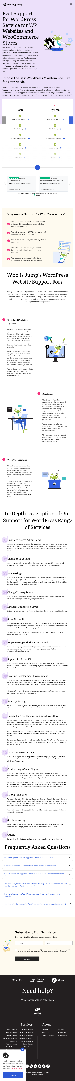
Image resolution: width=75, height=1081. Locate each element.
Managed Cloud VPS (26, 1041)
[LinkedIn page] (35, 1066)
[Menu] (71, 4)
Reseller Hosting (11, 1035)
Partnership (62, 1032)
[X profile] (44, 1066)
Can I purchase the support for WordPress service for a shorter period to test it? (34, 874)
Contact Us (45, 1032)
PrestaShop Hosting (26, 1032)
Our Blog (61, 1029)
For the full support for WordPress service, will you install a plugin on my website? (32, 895)
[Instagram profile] (31, 1066)
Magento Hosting (11, 1044)
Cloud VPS (13, 1041)
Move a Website (12, 1029)
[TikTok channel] (48, 1066)
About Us (45, 1029)
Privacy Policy (33, 950)
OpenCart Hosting (11, 1032)
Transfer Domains (11, 1047)
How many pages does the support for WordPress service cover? (29, 857)
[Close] (22, 1049)
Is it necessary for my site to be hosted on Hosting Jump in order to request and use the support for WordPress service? (35, 884)
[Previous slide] (4, 120)
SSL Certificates (28, 1047)
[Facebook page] (27, 1066)
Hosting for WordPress (26, 1035)
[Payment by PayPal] (17, 980)
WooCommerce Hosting (25, 1038)
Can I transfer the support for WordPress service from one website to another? (35, 904)
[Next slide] (71, 120)
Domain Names (28, 1044)
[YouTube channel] (39, 1066)
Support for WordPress (10, 1038)
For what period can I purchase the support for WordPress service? (30, 865)
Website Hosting (27, 1029)
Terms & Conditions (48, 1035)
